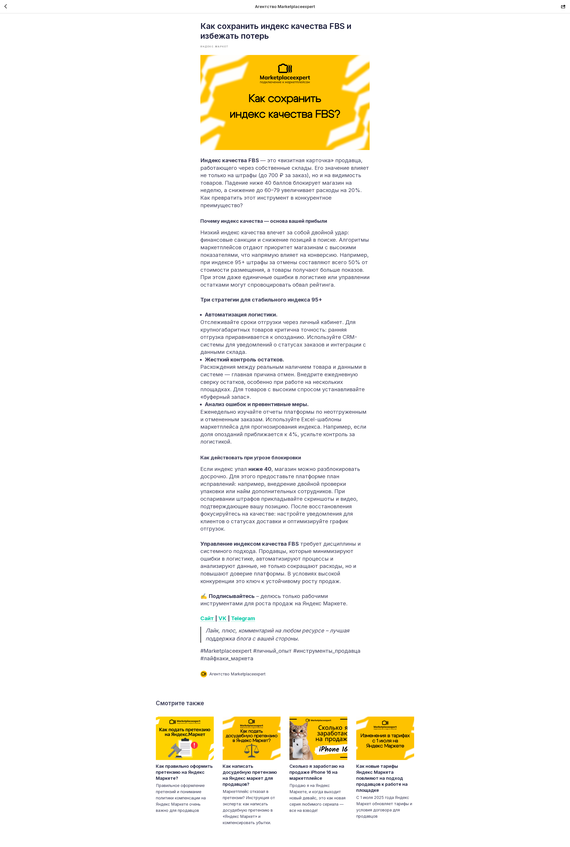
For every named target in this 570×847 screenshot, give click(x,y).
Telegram (243, 618)
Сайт (207, 618)
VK (223, 618)
